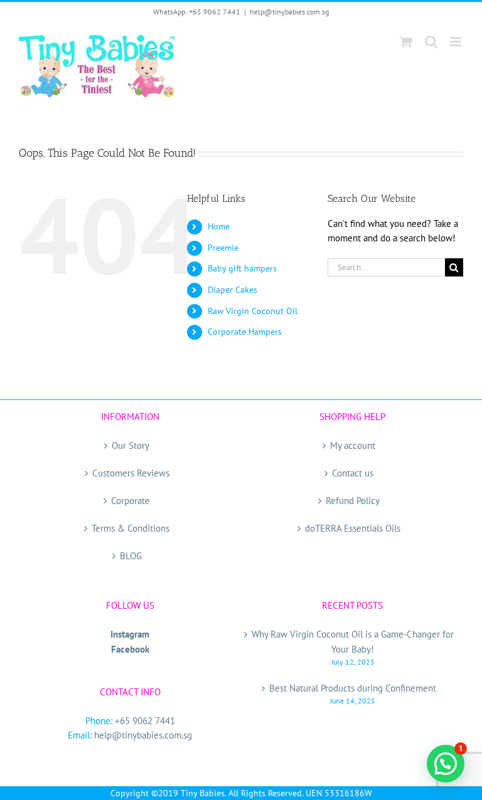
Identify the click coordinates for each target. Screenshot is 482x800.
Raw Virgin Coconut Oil (252, 311)
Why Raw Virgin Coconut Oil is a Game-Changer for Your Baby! (353, 641)
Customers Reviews (130, 473)
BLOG (131, 556)
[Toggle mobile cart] (406, 41)
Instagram (129, 634)
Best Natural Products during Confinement (352, 688)
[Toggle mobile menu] (456, 41)
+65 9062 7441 (145, 721)
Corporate (130, 501)
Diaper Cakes (232, 289)
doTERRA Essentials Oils (352, 528)
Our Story (130, 445)
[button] (445, 763)
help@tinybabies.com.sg (289, 11)
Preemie (223, 247)
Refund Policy (353, 501)
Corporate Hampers (245, 331)
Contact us (352, 473)
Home (219, 226)
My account (352, 445)
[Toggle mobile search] (431, 41)
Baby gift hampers (242, 268)
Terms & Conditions (130, 528)
